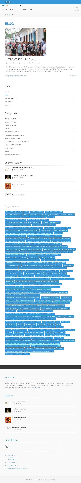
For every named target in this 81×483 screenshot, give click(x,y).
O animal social (42, 324)
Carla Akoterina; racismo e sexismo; (52, 284)
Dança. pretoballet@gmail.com (44, 233)
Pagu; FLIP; (9, 278)
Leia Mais (35, 387)
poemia (26, 211)
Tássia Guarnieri (50, 257)
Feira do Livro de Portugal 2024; (43, 300)
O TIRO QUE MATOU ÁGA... (20, 401)
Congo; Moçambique (11, 276)
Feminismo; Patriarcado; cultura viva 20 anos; (17, 305)
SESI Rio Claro (23, 238)
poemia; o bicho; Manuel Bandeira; (14, 244)
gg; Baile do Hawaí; (10, 311)
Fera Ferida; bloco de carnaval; (30, 270)
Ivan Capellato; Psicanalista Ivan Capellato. (64, 249)
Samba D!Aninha (49, 227)
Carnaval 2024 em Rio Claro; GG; (47, 292)
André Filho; (71, 329)
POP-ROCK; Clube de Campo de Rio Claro (16, 227)
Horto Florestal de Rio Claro (15, 135)
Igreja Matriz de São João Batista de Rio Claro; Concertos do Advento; (23, 313)
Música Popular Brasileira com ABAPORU (38, 219)
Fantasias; (58, 236)
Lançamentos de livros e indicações (17, 141)
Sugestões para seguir (12, 155)
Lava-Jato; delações (33, 257)
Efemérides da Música (12, 132)
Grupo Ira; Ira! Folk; (49, 217)
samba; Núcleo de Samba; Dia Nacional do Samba (18, 217)
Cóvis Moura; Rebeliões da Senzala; (34, 335)
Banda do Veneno (11, 122)
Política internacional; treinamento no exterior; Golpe (19, 260)
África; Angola (62, 273)
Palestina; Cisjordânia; (50, 316)
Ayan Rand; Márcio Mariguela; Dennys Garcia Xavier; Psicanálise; (22, 230)
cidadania (36, 260)
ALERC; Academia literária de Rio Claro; (46, 348)
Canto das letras (11, 125)
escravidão (19, 211)
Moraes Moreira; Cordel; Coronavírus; (15, 241)
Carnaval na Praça (34, 238)
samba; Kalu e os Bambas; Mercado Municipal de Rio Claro (26, 303)
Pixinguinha (51, 324)
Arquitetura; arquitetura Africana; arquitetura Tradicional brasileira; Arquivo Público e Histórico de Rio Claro (32, 246)
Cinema (7, 128)
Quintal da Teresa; (52, 276)
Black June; (9, 300)
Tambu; (58, 324)
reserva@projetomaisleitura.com (17, 468)
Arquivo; (26, 351)
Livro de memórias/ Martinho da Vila (32, 265)
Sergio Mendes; (10, 319)
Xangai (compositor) (34, 329)
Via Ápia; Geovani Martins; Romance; (41, 289)
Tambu (8, 303)
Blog (17, 9)
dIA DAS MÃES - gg (66, 297)
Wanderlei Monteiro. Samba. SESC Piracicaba (44, 225)
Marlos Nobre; (36, 327)
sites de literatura (37, 217)
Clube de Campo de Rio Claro (13, 270)
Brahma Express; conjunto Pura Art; (25, 281)
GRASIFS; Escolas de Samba (45, 311)
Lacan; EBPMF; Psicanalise (52, 286)
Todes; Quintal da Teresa (51, 273)
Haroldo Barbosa (62, 329)
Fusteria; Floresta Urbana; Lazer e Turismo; (47, 281)
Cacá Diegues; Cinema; (48, 327)
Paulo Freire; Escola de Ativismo (35, 254)
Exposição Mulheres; (30, 273)
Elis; (26, 286)
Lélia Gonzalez (69, 316)
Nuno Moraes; (47, 249)
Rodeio (62, 270)
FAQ (31, 9)
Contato (24, 9)
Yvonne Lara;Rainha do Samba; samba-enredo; (57, 335)
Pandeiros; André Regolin (12, 249)
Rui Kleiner (61, 316)
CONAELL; (60, 348)
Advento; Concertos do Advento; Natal (27, 311)
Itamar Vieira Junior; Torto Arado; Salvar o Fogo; (17, 346)
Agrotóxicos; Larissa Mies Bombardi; (15, 321)
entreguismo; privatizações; (48, 260)
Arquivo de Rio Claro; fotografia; (64, 252)
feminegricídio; (9, 281)
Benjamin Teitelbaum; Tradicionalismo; (64, 340)
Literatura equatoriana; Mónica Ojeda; (61, 278)
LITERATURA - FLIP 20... (21, 59)
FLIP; (28, 289)
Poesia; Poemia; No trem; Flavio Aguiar (15, 219)
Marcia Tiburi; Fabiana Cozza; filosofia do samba (28, 319)
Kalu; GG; (39, 273)
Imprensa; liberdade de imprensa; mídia (16, 257)
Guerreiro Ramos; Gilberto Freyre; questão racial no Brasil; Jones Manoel (24, 316)
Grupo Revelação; (59, 338)
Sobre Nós (8, 102)
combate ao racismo (63, 260)
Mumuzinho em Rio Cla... (20, 427)
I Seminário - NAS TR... (19, 409)
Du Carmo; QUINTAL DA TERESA (14, 273)
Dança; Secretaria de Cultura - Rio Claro (16, 252)
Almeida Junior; (61, 262)
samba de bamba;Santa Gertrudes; (50, 297)
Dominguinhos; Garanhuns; (33, 321)
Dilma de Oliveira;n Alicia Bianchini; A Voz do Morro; (56, 303)
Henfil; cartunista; (62, 292)
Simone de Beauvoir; (11, 308)
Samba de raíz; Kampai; (12, 238)
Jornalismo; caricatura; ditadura (14, 214)
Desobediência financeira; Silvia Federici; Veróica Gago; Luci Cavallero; (23, 284)
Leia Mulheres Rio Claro (13, 145)
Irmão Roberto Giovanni (13, 138)
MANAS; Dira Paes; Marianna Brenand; (42, 340)
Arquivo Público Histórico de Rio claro (61, 241)
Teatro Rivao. (9, 332)
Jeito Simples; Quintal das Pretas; (14, 348)
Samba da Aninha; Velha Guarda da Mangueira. (62, 214)
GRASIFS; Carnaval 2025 (48, 313)
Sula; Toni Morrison (59, 332)
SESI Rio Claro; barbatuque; (38, 346)
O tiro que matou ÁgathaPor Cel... (23, 167)
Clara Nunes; (49, 332)
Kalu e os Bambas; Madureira (48, 329)
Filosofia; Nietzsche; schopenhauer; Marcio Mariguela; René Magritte (23, 222)
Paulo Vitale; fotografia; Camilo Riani (52, 265)
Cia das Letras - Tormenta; (35, 227)
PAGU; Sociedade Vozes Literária (14, 351)
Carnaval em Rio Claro (11, 268)
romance (33, 211)
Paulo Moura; (27, 327)
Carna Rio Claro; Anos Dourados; (28, 268)
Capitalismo (49, 211)
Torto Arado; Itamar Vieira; (52, 343)
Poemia (7, 151)
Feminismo (40, 211)
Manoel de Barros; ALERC (53, 346)
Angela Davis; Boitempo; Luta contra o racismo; (36, 214)
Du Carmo (69, 270)
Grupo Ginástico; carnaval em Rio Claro (15, 236)
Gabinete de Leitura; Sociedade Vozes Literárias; (40, 338)
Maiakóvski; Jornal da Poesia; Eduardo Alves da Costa (41, 252)
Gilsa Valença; (65, 321)
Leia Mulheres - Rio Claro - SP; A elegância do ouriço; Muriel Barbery (22, 295)
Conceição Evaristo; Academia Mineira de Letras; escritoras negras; (22, 297)
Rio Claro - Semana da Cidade (26, 276)
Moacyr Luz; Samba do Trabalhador (14, 335)
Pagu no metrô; (18, 278)
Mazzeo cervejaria (68, 265)
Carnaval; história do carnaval (23, 262)
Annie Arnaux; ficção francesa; (36, 343)
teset (60, 211)
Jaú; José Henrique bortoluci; (36, 286)
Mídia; (42, 257)
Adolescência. (58, 233)
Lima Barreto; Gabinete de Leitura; (62, 300)
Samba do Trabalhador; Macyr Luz (51, 222)
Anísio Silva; (59, 327)
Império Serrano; (19, 332)
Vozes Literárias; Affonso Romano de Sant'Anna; (18, 340)
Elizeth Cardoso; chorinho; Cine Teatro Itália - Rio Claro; (55, 308)
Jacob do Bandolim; (10, 324)
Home (5, 9)
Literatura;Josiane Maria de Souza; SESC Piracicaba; (41, 236)
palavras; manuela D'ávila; (30, 278)
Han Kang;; (20, 324)
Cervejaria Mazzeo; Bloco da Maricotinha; (16, 329)
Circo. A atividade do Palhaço (63, 227)
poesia (12, 211)
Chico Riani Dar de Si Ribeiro (13, 265)
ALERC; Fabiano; (29, 348)
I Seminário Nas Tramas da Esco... (23, 175)
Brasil (7, 211)
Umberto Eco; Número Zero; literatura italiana (38, 241)
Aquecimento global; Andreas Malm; (34, 332)
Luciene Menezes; (47, 321)
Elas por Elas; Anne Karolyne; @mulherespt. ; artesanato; (55, 238)
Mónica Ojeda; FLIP (44, 278)
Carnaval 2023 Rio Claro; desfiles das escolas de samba (51, 268)
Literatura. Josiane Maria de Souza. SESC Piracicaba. (54, 230)
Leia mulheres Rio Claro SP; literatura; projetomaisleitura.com (21, 292)
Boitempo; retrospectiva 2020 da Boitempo (31, 249)
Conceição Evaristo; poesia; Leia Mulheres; (28, 308)
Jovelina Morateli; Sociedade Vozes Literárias (42, 351)
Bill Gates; (56, 321)
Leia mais (73, 75)
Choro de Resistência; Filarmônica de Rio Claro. (17, 354)
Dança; (52, 262)
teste (55, 211)
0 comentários (37, 63)
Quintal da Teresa (64, 276)
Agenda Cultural (11, 119)
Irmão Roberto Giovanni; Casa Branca (49, 270)
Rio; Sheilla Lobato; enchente (53, 254)
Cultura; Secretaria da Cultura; (41, 262)
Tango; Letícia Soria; (40, 276)
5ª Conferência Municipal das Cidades (23, 300)
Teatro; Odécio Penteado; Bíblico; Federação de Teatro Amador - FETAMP (43, 244)
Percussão (64, 246)
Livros (11, 9)
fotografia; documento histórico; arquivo (15, 254)
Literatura (8, 148)
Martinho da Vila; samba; (48, 319)
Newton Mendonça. (30, 324)
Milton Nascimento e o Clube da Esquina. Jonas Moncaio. (20, 233)
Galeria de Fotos (10, 98)
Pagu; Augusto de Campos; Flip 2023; (17, 75)
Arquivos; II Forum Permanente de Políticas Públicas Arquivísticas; (47, 305)
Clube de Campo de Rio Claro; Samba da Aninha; (18, 225)
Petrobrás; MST (10, 262)
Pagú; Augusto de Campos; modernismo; (16, 343)
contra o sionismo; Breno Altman (14, 286)
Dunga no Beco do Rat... (20, 417)
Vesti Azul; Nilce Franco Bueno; (13, 327)
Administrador (27, 63)
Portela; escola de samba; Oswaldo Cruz (16, 338)
